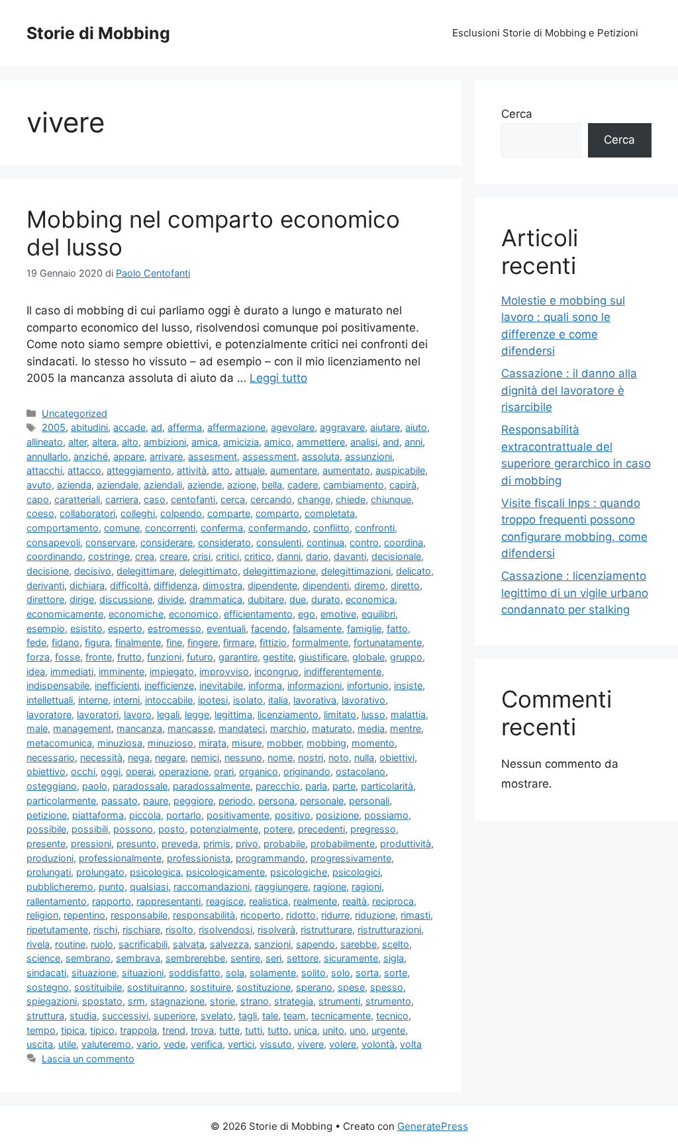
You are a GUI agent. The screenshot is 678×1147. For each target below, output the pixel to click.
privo (247, 843)
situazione (94, 972)
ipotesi (213, 700)
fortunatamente (388, 642)
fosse (67, 657)
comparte (228, 513)
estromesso (174, 628)
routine (70, 944)
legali (168, 714)
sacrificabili (143, 944)
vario (147, 1044)
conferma (222, 527)
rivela (38, 944)
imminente (121, 671)
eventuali (226, 628)
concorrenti (170, 527)
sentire (245, 958)
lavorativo (363, 700)
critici (227, 556)
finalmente (138, 642)
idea (35, 671)
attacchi (44, 470)
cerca (232, 499)
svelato (217, 1015)
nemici (205, 757)
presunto (136, 843)
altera (104, 441)
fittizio (273, 642)
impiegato (172, 671)
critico (257, 556)
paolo (94, 786)
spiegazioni (51, 1001)
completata (330, 513)
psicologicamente (225, 872)
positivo (293, 815)
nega (139, 757)
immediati (71, 671)
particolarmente (61, 800)
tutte (229, 1030)
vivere (310, 1044)
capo (37, 499)
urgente (388, 1030)
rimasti (415, 915)
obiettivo (46, 771)
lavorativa (314, 700)
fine (174, 642)
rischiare (141, 929)
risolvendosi (225, 929)
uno (358, 1030)
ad (156, 427)
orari (224, 771)
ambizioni (165, 441)
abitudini (89, 427)
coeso (40, 513)
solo (340, 972)
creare (173, 556)
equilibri (378, 613)
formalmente (320, 642)
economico (193, 613)
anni (413, 441)
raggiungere (281, 886)
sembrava (138, 958)
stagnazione (177, 1001)
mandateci (241, 728)
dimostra (222, 585)
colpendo (181, 513)
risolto (179, 929)
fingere (202, 642)
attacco (84, 470)
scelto (395, 944)
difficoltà (129, 585)
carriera (121, 499)
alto (130, 441)
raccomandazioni (211, 886)
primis (216, 843)
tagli (247, 1015)
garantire (238, 657)
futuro (200, 657)
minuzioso (170, 743)
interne (93, 700)
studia (83, 1015)
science (43, 958)
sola (235, 972)
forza (38, 657)
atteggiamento (139, 470)
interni (126, 700)
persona (276, 800)
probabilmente (343, 843)
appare (128, 456)
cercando (271, 499)
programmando (270, 858)
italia (278, 700)
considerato (224, 542)
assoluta (321, 456)
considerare (166, 542)
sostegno (47, 987)
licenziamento (288, 714)
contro (364, 542)
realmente (315, 901)
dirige (82, 599)
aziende (204, 484)
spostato (102, 1001)
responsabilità (204, 915)
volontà (378, 1044)
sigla (393, 958)
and (391, 441)
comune (122, 527)
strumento (388, 1001)
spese (351, 987)
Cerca (516, 113)
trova (202, 1030)
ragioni (366, 886)
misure (247, 743)
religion (42, 915)
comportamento (62, 527)
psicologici (356, 872)
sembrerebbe (195, 958)
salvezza (229, 944)
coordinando (54, 556)
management (82, 728)
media (371, 728)
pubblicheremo (59, 886)
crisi (202, 556)
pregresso (373, 829)
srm (136, 1001)
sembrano (88, 958)
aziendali (163, 484)
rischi (105, 929)
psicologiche (298, 872)
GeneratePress (432, 1126)
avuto (39, 484)
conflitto (331, 527)
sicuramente (351, 958)
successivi (125, 1015)
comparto (277, 513)
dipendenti (326, 585)
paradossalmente (211, 786)
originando (306, 771)
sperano (314, 987)
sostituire (210, 987)
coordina (403, 542)
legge (197, 714)
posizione (337, 815)
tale (270, 1015)
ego (306, 613)
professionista (198, 858)
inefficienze (169, 685)
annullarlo (47, 456)
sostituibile (98, 987)
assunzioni (368, 456)
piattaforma (98, 815)
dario (317, 556)
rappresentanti (168, 901)
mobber (284, 743)
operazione (184, 771)
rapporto (111, 901)
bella (272, 484)
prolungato (100, 872)
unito (333, 1030)
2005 (54, 427)
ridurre (335, 915)
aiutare (385, 427)
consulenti (278, 542)
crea (144, 556)
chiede (350, 499)
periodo (235, 800)
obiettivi (396, 757)
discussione (125, 599)
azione (241, 484)
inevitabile (221, 685)
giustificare (323, 657)
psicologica (155, 872)
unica (305, 1030)
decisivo (92, 570)
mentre (405, 728)
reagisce (225, 901)
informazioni (314, 685)
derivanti (45, 585)
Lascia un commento (88, 1058)
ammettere (321, 441)
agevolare (293, 427)
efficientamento (258, 613)
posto (171, 829)
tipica (73, 1030)
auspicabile (400, 470)
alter (77, 441)
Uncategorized (74, 413)
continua (325, 542)
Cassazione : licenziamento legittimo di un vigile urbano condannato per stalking (574, 592)
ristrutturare (326, 929)
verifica (206, 1044)
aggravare (342, 427)
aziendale (117, 484)
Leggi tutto (278, 378)
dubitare (266, 599)
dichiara (87, 585)
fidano (65, 642)
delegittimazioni (356, 570)
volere (342, 1044)
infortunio (368, 685)
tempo (41, 1030)
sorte (395, 972)
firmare (238, 642)
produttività (405, 843)
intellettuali (49, 700)
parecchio (278, 786)
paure (155, 800)
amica (204, 441)
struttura (45, 1015)
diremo (369, 585)
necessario (50, 757)
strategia (293, 1001)
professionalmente (120, 858)
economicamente (64, 613)
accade (129, 427)
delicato (413, 570)
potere (278, 829)
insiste (408, 685)
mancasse (190, 728)
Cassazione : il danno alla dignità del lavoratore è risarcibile (569, 390)
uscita (39, 1044)
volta (411, 1044)
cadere (302, 484)
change (313, 499)
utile (67, 1044)
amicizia (241, 441)
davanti (350, 556)
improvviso (224, 671)
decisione (47, 570)
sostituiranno (156, 987)
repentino (84, 915)
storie (222, 1001)
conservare (110, 542)
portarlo (183, 815)
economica (370, 599)
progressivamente (351, 858)
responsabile (139, 915)
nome (280, 757)
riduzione (375, 915)
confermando (278, 527)
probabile (284, 843)
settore (302, 958)
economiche (136, 613)
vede (174, 1044)
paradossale (140, 786)
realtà (354, 901)
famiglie (364, 628)
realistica (268, 901)
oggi (111, 771)
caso (155, 499)
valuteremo (106, 1044)
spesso (386, 987)
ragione (329, 886)
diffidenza (175, 585)
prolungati (48, 872)
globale (368, 657)
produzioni (49, 858)
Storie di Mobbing (98, 33)
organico (258, 771)
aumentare (293, 470)
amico (277, 441)
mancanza (139, 728)
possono (133, 829)
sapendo (315, 944)
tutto (278, 1030)
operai (140, 771)
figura (97, 642)
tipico (102, 1030)
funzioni (164, 657)
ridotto (301, 915)
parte (344, 786)
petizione (46, 815)
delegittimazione (279, 570)
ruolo (102, 944)
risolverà (276, 929)
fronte (98, 657)
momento (373, 743)
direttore (45, 599)
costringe (109, 556)
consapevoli (53, 542)
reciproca (393, 901)
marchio (288, 728)
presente (46, 843)
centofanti (193, 499)
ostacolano (360, 771)
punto (111, 886)
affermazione (236, 427)
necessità (101, 757)
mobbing (326, 743)
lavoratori (98, 714)
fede (36, 642)
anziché (90, 456)
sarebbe (358, 944)
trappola (138, 1030)
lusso (373, 714)
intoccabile (169, 700)
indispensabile (57, 685)
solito (313, 972)
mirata (212, 743)
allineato (44, 441)
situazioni (143, 972)
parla (316, 786)
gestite (278, 657)
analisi (363, 441)
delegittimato (208, 570)
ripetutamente (57, 929)
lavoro (138, 714)
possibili (90, 829)
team (294, 1015)
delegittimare (145, 570)
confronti (375, 527)
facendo (269, 628)
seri (273, 958)
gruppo (406, 657)
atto (221, 470)
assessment (269, 456)
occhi (83, 771)
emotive (338, 613)
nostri (310, 757)
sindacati (46, 972)
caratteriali (77, 499)
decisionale (396, 556)
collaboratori (87, 513)
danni (289, 556)
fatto (397, 628)
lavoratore (49, 714)
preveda (180, 843)
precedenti (321, 829)
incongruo (276, 671)
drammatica (215, 599)
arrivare (166, 456)
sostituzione (263, 987)
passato (119, 800)
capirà (402, 484)
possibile (46, 829)
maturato (332, 728)
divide (171, 599)
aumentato (346, 470)
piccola (145, 815)
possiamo (386, 815)
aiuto (416, 427)
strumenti (339, 1001)
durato (325, 599)
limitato (340, 714)
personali (369, 800)
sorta (367, 972)
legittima (233, 714)
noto (338, 757)
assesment (212, 456)
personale (322, 800)
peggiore (193, 800)
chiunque (391, 499)
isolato (248, 700)
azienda (74, 484)
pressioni (91, 843)
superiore (174, 1015)
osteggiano (51, 786)
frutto (129, 657)
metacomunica (59, 743)
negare (170, 757)
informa (265, 685)
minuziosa (119, 743)
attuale (250, 470)
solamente (273, 972)
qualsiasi (149, 886)
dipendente (272, 585)
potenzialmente (224, 829)
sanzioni (272, 944)
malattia (408, 714)
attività (192, 470)
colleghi (138, 513)
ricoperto (260, 915)
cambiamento (353, 484)
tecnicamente (341, 1015)
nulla (364, 757)
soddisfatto (194, 972)
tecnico (392, 1015)
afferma (185, 427)
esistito (86, 628)
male (37, 728)
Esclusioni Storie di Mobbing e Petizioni (545, 32)
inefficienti (117, 685)
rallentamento (56, 901)
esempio (45, 628)
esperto (125, 628)
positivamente (238, 815)
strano (254, 1001)
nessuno (243, 757)
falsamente (317, 628)
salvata (189, 944)
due (297, 599)
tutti (253, 1030)
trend (173, 1030)
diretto (405, 585)
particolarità (387, 786)
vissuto (276, 1044)
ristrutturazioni (389, 929)
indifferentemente (342, 671)
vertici (241, 1044)
